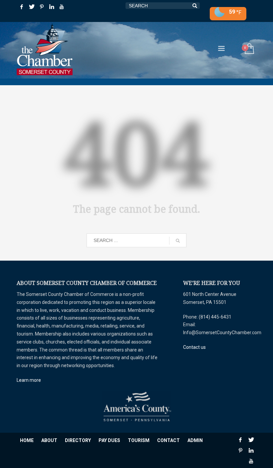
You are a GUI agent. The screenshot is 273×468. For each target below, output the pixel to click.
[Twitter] (32, 7)
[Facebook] (22, 7)
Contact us (194, 347)
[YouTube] (62, 7)
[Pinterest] (42, 7)
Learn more (29, 380)
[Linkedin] (52, 7)
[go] (177, 241)
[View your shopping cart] (248, 49)
